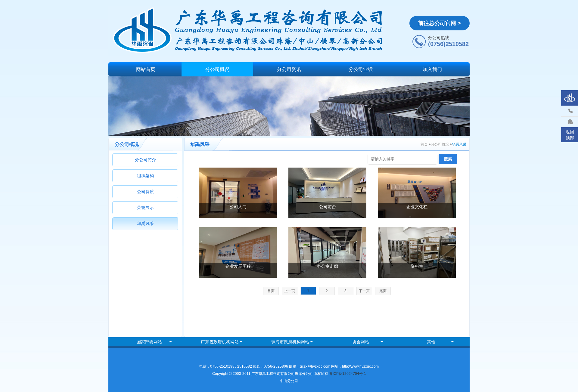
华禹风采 (145, 223)
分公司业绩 (361, 69)
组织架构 (145, 175)
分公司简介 (145, 159)
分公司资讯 (289, 69)
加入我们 (432, 69)
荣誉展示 (145, 207)
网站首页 (145, 69)
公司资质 (145, 191)
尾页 (383, 291)
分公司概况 (217, 69)
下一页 (364, 291)
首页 (424, 144)
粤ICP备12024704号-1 (347, 374)
